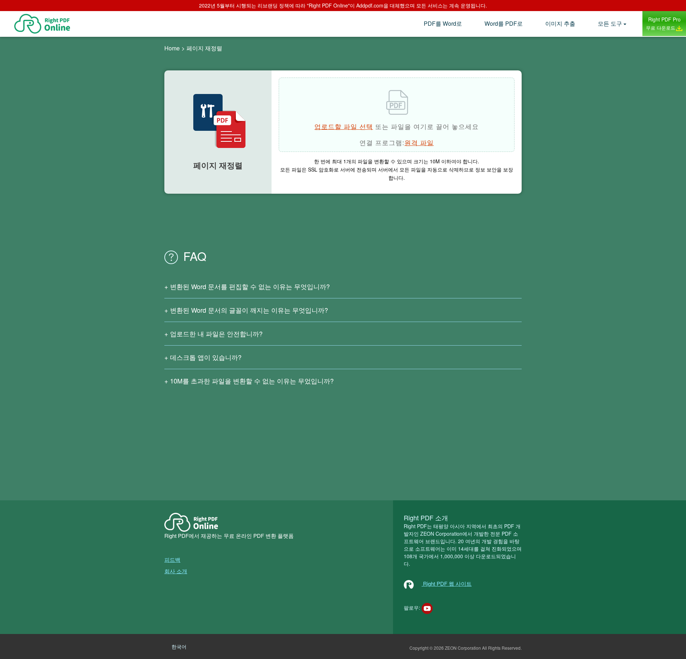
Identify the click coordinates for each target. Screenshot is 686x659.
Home (172, 48)
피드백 (172, 559)
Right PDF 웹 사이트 (447, 583)
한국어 (179, 646)
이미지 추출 (560, 23)
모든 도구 (610, 23)
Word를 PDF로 (503, 23)
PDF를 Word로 (443, 23)
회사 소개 (175, 571)
